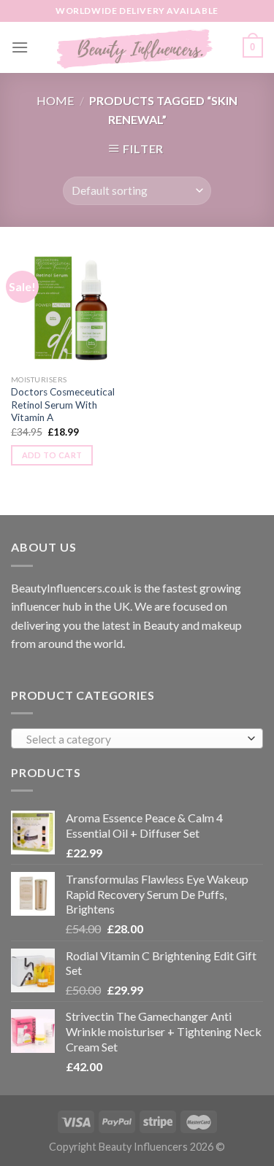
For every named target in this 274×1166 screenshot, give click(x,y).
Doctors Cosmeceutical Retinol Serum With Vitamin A (63, 404)
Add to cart (52, 455)
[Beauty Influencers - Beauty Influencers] (135, 47)
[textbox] (133, 739)
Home (55, 100)
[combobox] (137, 738)
